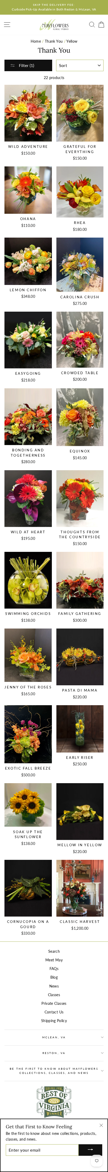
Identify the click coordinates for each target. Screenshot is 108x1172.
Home (36, 41)
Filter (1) (26, 65)
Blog (54, 977)
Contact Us (54, 1012)
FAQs (54, 969)
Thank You (54, 41)
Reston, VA (54, 1053)
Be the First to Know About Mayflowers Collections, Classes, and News (54, 1070)
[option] (54, 7)
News (54, 986)
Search (54, 951)
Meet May (54, 960)
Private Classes (53, 1003)
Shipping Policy (54, 1021)
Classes (54, 995)
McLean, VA (54, 1037)
